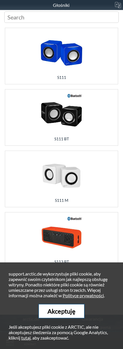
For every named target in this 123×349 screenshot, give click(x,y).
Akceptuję (61, 311)
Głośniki (61, 5)
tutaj (26, 337)
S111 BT (61, 138)
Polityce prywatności (83, 295)
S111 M (61, 200)
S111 (61, 77)
